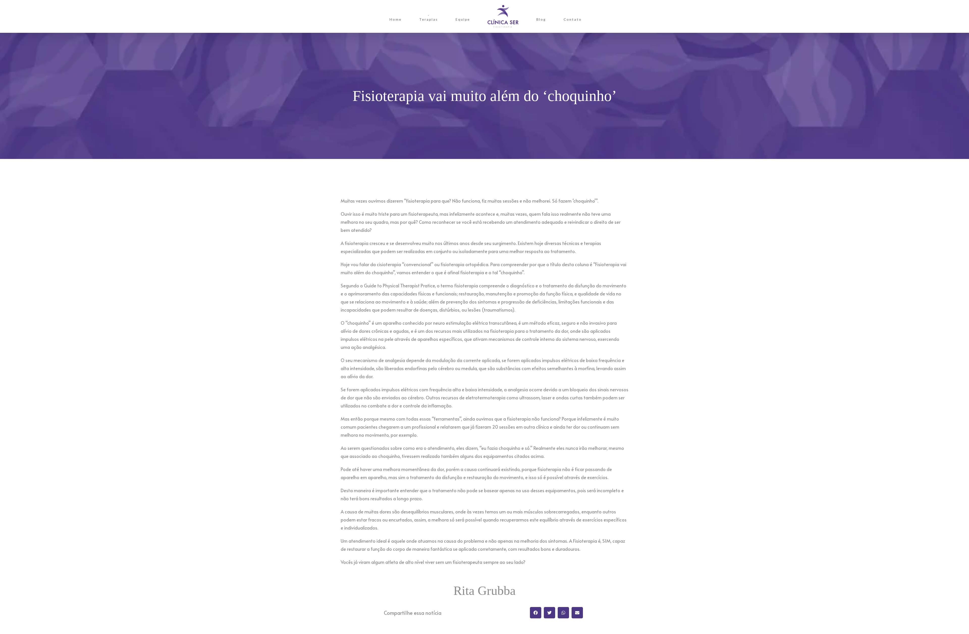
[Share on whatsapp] (563, 612)
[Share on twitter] (549, 612)
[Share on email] (577, 612)
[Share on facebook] (535, 612)
